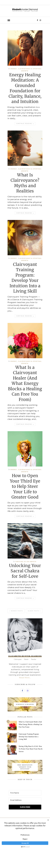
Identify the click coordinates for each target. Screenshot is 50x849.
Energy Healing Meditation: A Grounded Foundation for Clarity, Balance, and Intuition (25, 88)
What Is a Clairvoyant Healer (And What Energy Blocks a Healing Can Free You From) (25, 383)
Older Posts (34, 611)
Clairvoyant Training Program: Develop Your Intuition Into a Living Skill (25, 278)
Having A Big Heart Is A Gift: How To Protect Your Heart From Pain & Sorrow (30, 748)
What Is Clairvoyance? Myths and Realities (25, 183)
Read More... (25, 677)
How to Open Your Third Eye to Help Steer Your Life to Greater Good (25, 486)
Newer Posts (16, 611)
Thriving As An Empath (25, 561)
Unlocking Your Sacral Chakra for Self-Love (25, 571)
